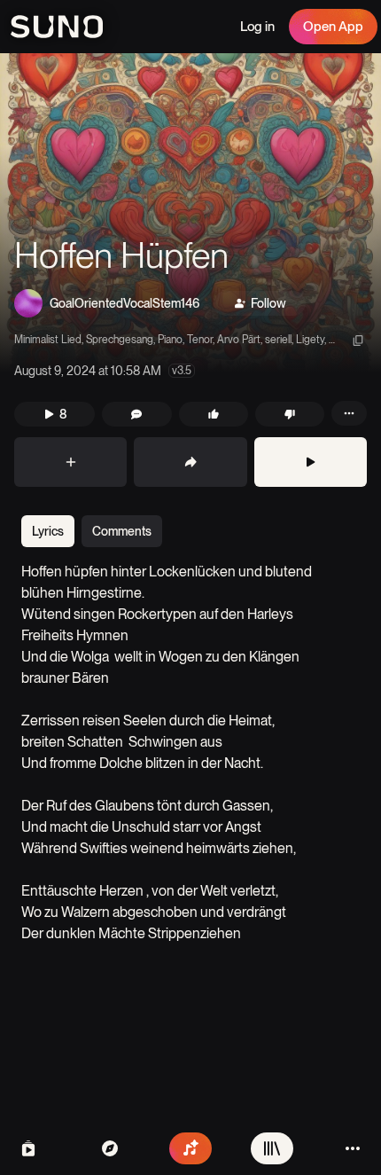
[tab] (47, 531)
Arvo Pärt (238, 339)
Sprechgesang (119, 339)
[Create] (190, 1148)
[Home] (110, 1148)
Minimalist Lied (48, 339)
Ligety (310, 339)
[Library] (272, 1148)
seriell (278, 339)
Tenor (200, 339)
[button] (190, 212)
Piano (170, 339)
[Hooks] (28, 1148)
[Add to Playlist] (70, 462)
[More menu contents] (349, 413)
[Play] (310, 462)
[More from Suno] (352, 1148)
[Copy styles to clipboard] (358, 340)
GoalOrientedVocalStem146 (124, 303)
